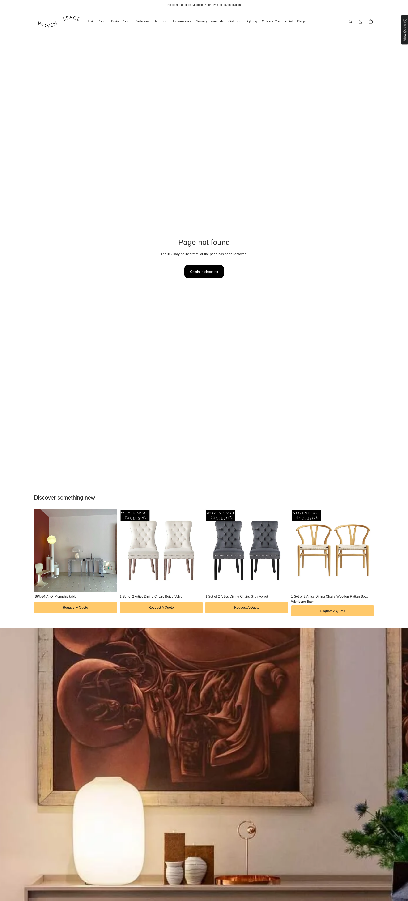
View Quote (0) (405, 29)
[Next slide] (110, 550)
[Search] (350, 21)
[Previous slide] (41, 550)
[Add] (109, 584)
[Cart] (371, 21)
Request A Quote (75, 607)
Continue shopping (204, 271)
